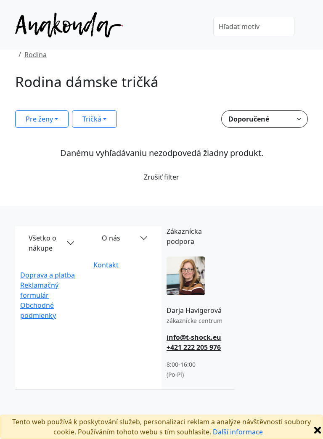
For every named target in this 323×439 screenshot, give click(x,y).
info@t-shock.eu (194, 337)
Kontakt (106, 265)
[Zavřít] (317, 430)
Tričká (91, 119)
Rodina (35, 54)
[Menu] (195, 27)
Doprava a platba (47, 275)
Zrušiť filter (161, 177)
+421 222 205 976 (194, 347)
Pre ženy (39, 119)
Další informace (238, 431)
